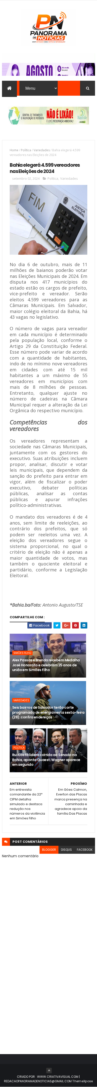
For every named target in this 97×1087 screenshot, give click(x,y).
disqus (66, 850)
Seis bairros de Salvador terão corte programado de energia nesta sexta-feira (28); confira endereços (48, 712)
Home (14, 150)
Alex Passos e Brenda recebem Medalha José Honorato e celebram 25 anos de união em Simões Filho (46, 665)
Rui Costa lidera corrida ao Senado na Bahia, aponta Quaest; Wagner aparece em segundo (46, 759)
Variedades (42, 150)
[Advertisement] (48, 991)
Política (26, 150)
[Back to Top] (49, 1070)
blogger (49, 850)
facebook (85, 850)
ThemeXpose (82, 1081)
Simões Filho (22, 653)
